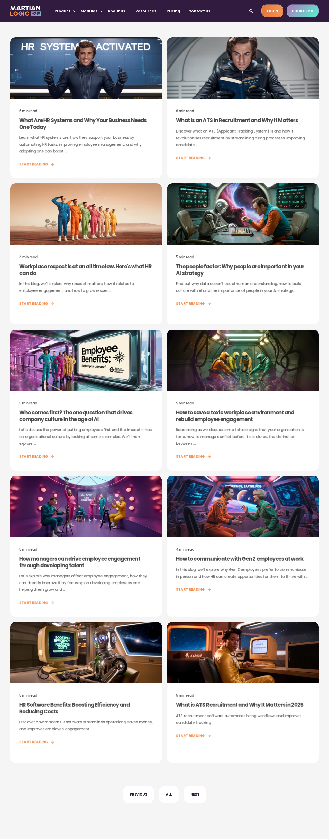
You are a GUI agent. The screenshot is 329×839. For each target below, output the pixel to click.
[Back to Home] (25, 11)
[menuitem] (74, 11)
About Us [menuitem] (116, 11)
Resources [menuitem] (145, 11)
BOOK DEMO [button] (302, 10)
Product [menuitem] (62, 11)
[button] (10, 829)
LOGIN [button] (272, 10)
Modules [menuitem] (89, 11)
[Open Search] (251, 10)
